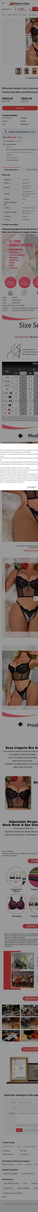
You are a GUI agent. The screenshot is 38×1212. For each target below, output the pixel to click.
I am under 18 (32, 487)
